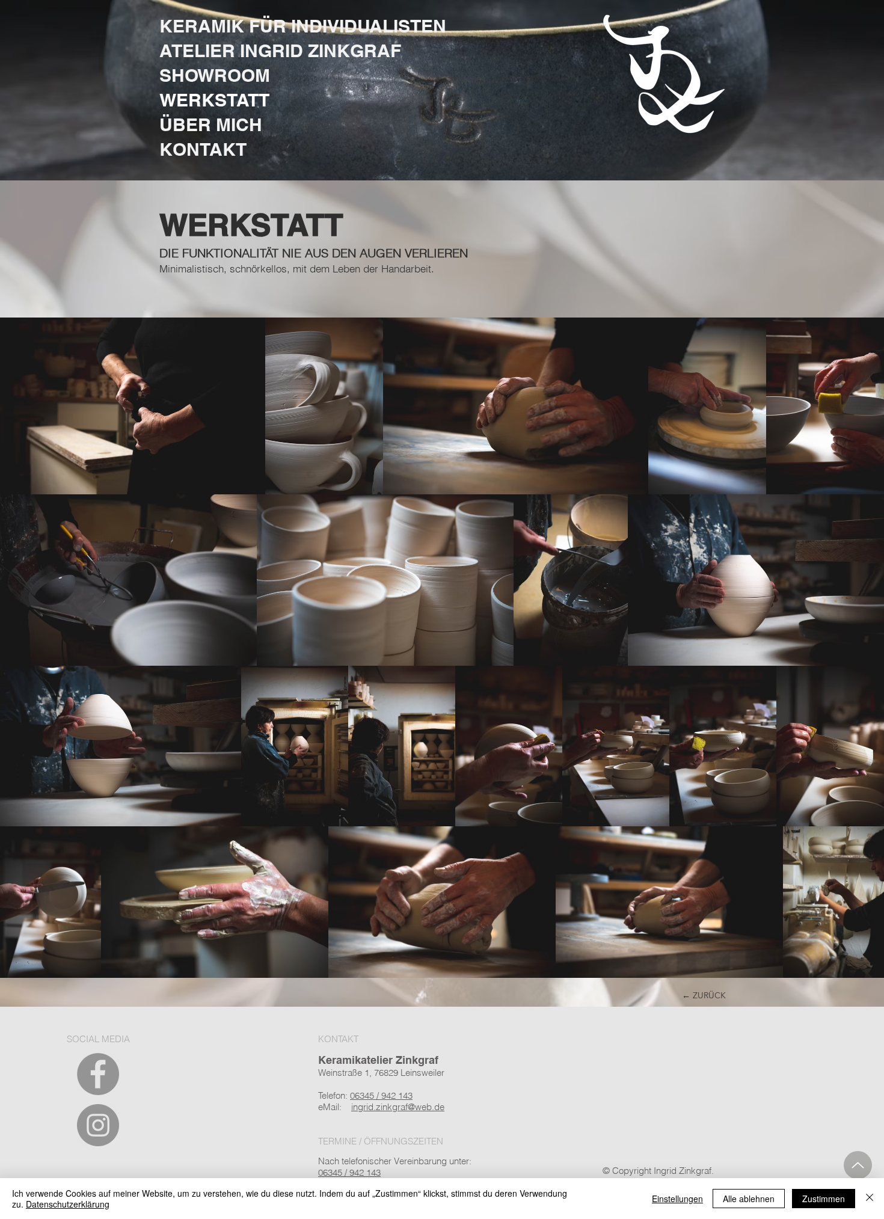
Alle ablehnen (749, 1199)
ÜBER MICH (210, 124)
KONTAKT (203, 149)
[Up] (858, 1165)
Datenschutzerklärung (67, 1204)
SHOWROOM (214, 75)
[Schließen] (869, 1198)
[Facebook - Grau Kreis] (98, 1074)
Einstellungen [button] (677, 1199)
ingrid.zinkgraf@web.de (397, 1107)
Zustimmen (823, 1199)
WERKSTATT (214, 100)
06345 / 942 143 (349, 1172)
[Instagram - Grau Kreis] (98, 1125)
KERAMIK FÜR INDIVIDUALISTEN (302, 26)
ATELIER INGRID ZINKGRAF (280, 50)
